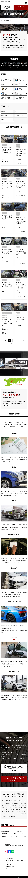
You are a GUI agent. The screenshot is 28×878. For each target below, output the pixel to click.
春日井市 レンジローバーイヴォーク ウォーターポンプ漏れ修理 (21, 285)
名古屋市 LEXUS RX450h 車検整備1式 (21, 319)
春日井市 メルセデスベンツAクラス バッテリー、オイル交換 (21, 184)
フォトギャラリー (13, 833)
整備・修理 (5, 145)
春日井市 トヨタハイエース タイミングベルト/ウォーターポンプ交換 (7, 185)
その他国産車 (5, 157)
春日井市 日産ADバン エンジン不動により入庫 (7, 284)
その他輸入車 (18, 227)
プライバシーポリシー (13, 836)
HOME (3, 829)
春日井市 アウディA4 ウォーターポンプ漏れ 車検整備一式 (21, 152)
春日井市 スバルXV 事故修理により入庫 (7, 217)
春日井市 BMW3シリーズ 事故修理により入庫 (7, 251)
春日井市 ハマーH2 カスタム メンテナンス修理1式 (7, 322)
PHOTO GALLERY (14, 363)
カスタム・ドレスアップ (7, 313)
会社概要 (21, 833)
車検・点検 (18, 147)
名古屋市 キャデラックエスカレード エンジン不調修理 (21, 252)
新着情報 (4, 836)
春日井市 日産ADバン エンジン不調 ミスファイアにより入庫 (7, 150)
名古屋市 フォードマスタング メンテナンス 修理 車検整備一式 (21, 220)
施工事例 (20, 831)
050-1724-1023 (7, 7)
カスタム (13, 831)
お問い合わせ (21, 7)
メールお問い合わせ (15, 779)
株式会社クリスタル (11, 877)
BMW (3, 257)
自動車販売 (4, 833)
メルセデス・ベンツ (20, 191)
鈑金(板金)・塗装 (5, 831)
